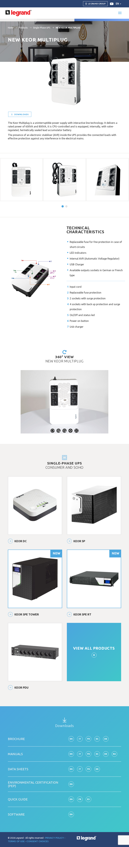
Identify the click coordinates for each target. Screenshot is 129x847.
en (118, 3)
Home (11, 27)
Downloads (21, 114)
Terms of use (16, 841)
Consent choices (38, 841)
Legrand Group (97, 4)
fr (88, 739)
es (97, 739)
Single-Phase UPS (41, 27)
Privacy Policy (54, 837)
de (105, 739)
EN (71, 799)
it (80, 739)
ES (88, 799)
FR (80, 799)
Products (23, 27)
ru (114, 754)
